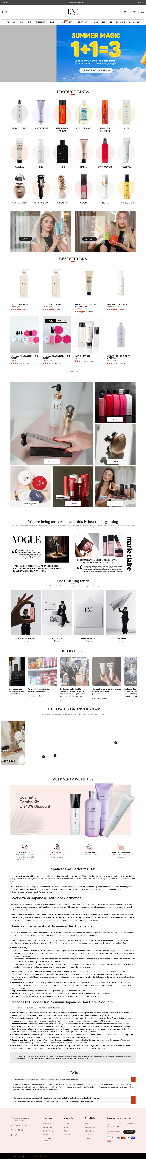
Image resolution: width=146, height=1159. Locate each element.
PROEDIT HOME (41, 128)
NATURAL (19, 167)
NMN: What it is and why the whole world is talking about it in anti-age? (131, 691)
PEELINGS (126, 167)
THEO (62, 167)
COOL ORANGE (83, 128)
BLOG (104, 22)
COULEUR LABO (19, 203)
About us (67, 1127)
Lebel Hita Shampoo (19, 304)
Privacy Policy (47, 1124)
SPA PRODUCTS (105, 167)
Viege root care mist (117, 304)
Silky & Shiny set (82, 356)
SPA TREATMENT (126, 203)
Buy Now (24, 239)
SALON (96, 22)
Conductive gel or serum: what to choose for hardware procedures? (35, 691)
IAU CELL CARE (19, 128)
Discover (25, 641)
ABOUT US (11, 22)
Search (66, 1124)
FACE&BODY (40, 22)
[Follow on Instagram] (6, 2)
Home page (89, 1124)
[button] (15, 310)
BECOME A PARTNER (117, 22)
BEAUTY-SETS (83, 22)
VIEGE (126, 128)
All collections (90, 1127)
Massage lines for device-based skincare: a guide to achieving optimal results (98, 691)
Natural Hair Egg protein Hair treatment (87, 305)
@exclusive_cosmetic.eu (50, 714)
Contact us (68, 1135)
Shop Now (26, 824)
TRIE (41, 167)
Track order (89, 1135)
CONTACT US (134, 22)
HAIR (29, 22)
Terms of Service (48, 1135)
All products (89, 1131)
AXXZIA (83, 203)
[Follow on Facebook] (3, 2)
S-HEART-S (62, 203)
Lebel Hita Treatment (53, 304)
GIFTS (71, 22)
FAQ (65, 1131)
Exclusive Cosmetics (36, 1157)
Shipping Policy (48, 1131)
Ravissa (105, 203)
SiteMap (88, 1138)
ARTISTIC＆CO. (41, 203)
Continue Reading (28, 698)
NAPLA (83, 167)
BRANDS (53, 22)
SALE (64, 22)
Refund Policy (47, 1127)
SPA (21, 22)
